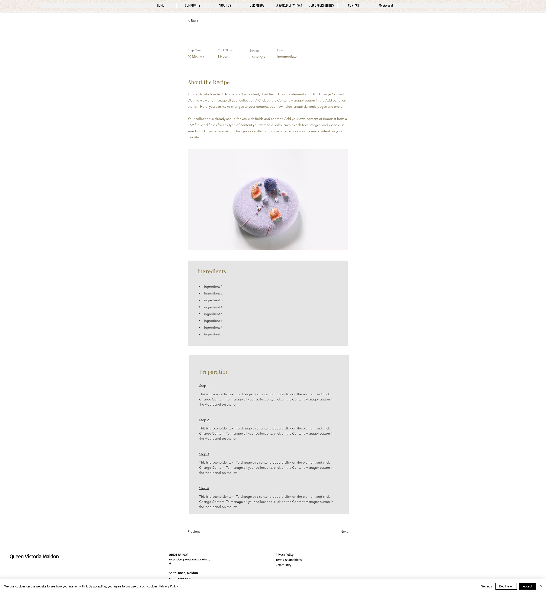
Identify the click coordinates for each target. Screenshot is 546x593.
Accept (527, 586)
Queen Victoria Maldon (34, 556)
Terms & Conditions (289, 560)
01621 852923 (179, 554)
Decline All (506, 586)
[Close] (540, 586)
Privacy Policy (168, 586)
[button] (201, 20)
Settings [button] (486, 586)
